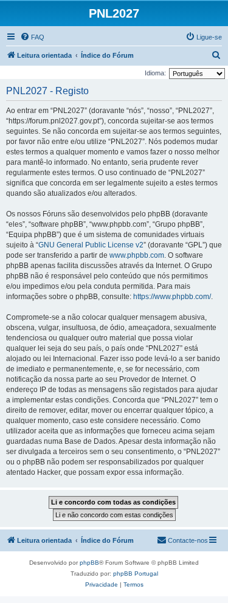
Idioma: (155, 73)
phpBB (89, 562)
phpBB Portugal (135, 573)
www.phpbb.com (136, 255)
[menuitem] (32, 37)
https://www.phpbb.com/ (172, 296)
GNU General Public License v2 (90, 245)
